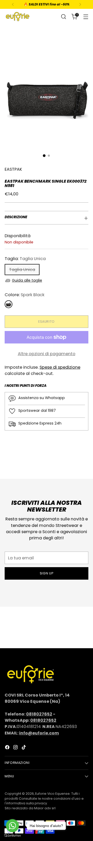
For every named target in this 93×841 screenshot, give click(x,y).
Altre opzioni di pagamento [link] (46, 354)
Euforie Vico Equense (52, 793)
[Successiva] (80, 4)
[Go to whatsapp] (12, 825)
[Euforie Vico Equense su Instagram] (16, 748)
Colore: (24, 295)
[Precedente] (13, 4)
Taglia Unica (22, 270)
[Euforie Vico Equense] (17, 16)
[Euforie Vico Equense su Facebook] (8, 748)
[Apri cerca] (63, 16)
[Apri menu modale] (85, 16)
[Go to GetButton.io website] (12, 835)
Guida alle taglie (27, 280)
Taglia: (25, 259)
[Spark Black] (8, 304)
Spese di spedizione (60, 367)
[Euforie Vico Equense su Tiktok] (24, 748)
